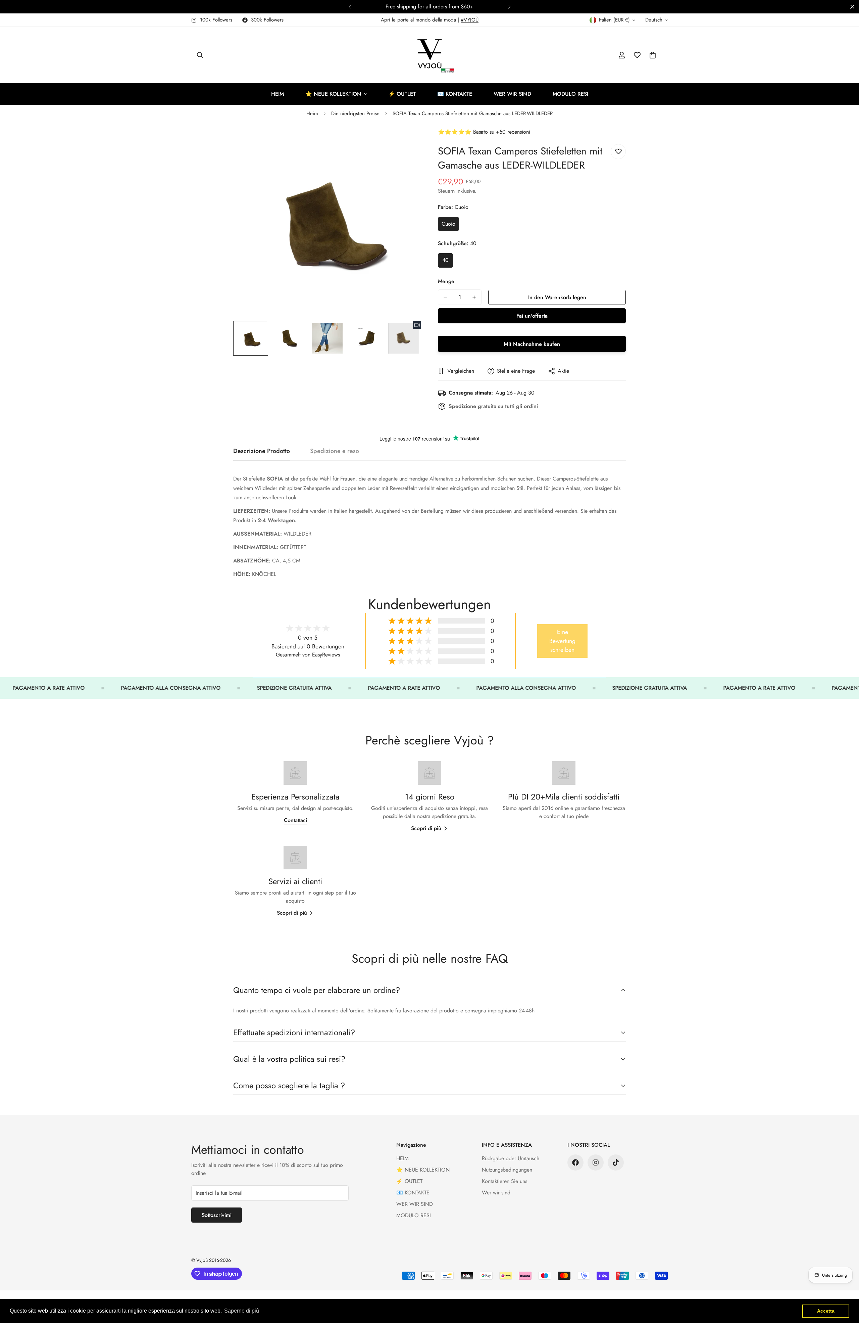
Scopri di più (426, 828)
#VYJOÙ (469, 20)
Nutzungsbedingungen (507, 1170)
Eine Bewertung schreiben (562, 641)
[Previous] (349, 6)
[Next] (509, 6)
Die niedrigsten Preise (355, 113)
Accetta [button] (826, 1311)
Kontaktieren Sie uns (504, 1181)
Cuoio (450, 225)
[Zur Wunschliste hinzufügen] (618, 151)
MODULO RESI (570, 94)
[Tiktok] (616, 1162)
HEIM (277, 94)
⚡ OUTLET (402, 94)
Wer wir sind (496, 1192)
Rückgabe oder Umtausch (510, 1158)
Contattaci (295, 820)
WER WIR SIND (512, 94)
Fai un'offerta (532, 316)
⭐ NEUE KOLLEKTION (333, 94)
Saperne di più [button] (241, 1311)
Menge (446, 281)
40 (447, 262)
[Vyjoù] (429, 55)
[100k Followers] (596, 1162)
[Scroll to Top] (846, 1286)
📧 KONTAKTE (454, 94)
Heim (312, 113)
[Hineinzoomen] (406, 142)
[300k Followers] (575, 1162)
